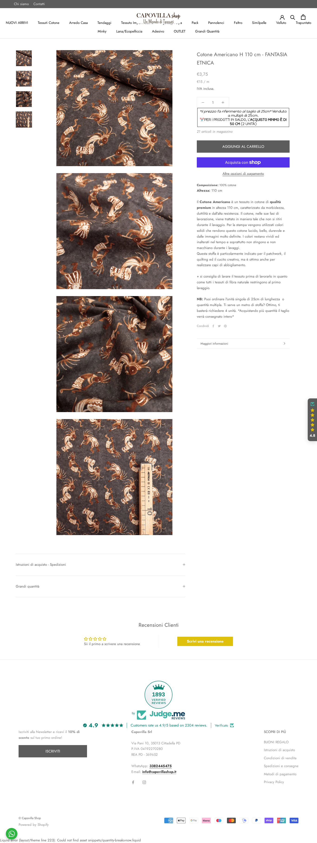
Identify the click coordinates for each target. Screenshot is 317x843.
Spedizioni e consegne (281, 766)
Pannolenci (216, 22)
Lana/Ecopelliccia (129, 31)
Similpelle (259, 22)
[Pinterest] (225, 326)
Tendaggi (104, 22)
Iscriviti (52, 751)
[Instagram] (144, 782)
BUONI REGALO (276, 742)
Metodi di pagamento (280, 774)
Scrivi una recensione (205, 641)
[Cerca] (292, 17)
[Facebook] (213, 326)
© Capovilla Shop (30, 818)
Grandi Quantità (207, 31)
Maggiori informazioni (214, 343)
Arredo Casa (78, 22)
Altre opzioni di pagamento (243, 173)
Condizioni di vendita (280, 758)
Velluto (281, 22)
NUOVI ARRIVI (17, 22)
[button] (312, 419)
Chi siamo (21, 3)
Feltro (238, 22)
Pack (195, 22)
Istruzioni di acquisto (279, 750)
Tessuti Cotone (48, 22)
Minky (102, 31)
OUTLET (179, 31)
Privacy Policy (274, 782)
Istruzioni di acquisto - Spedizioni (41, 564)
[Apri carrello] (303, 17)
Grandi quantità (27, 586)
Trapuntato (303, 22)
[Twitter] (219, 326)
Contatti (39, 3)
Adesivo (158, 31)
